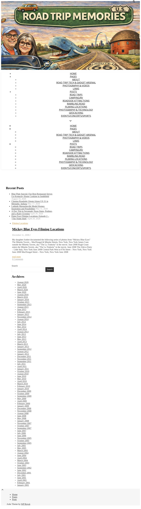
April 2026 (22, 287)
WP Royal (25, 504)
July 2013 (21, 334)
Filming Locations (76, 106)
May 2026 (21, 285)
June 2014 (21, 324)
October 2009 (23, 393)
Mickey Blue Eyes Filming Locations (38, 229)
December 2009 (24, 391)
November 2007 (24, 423)
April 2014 (22, 329)
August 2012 (23, 351)
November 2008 (24, 411)
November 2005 (24, 438)
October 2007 (23, 426)
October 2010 (23, 371)
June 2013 (21, 337)
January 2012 (23, 354)
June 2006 (21, 435)
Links (76, 88)
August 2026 (23, 282)
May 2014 (21, 327)
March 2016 (22, 297)
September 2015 (24, 304)
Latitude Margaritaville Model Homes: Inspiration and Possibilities (28, 207)
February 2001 (23, 483)
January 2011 (23, 369)
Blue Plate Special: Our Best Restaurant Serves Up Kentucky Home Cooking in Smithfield (31, 195)
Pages (73, 76)
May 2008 (21, 418)
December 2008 (24, 408)
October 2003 (23, 463)
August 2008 (23, 413)
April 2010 (22, 381)
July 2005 (21, 445)
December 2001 (24, 473)
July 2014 (21, 322)
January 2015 (23, 314)
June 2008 (21, 416)
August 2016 (23, 294)
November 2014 (24, 317)
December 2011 (24, 356)
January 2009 (23, 406)
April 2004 (22, 458)
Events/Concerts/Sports (76, 115)
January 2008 (23, 421)
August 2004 (23, 453)
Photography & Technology (76, 109)
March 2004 (22, 460)
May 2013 (21, 339)
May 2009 (21, 398)
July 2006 (21, 433)
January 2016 (23, 299)
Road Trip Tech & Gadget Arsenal (76, 82)
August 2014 (23, 319)
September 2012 (24, 349)
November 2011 (24, 359)
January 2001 (23, 485)
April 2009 (22, 401)
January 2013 (23, 346)
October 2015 (23, 302)
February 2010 (23, 386)
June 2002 (21, 470)
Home (73, 73)
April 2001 (22, 480)
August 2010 (23, 374)
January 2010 (23, 388)
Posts (73, 91)
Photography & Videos (76, 85)
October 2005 (23, 440)
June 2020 (21, 292)
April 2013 (22, 341)
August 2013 (23, 332)
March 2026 (22, 290)
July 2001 (21, 475)
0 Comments (17, 259)
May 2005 (21, 448)
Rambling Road (76, 103)
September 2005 (24, 443)
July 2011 (21, 364)
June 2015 (21, 309)
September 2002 (24, 468)
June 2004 (21, 455)
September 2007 (24, 428)
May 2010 (21, 379)
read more (16, 257)
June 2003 (21, 465)
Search (15, 266)
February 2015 (23, 312)
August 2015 (23, 307)
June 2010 (21, 376)
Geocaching (76, 112)
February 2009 (23, 403)
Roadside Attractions (76, 100)
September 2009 (24, 396)
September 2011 (24, 361)
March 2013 (22, 344)
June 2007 (21, 431)
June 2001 (21, 478)
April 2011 (22, 366)
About (76, 79)
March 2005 (22, 450)
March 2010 (22, 384)
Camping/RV (76, 97)
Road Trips (76, 94)
